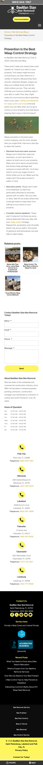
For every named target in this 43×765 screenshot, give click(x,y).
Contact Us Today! (21, 757)
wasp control (16, 222)
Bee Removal (22, 729)
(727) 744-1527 (26, 562)
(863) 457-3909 (27, 511)
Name (7, 321)
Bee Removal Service (21, 707)
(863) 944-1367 (26, 461)
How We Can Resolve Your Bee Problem (21, 676)
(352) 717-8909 (26, 584)
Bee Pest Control (21, 718)
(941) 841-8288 (26, 536)
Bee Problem (21, 713)
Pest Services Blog (18, 61)
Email (7, 330)
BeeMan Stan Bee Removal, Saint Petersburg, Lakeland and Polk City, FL (21, 744)
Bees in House (21, 724)
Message (9, 348)
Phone (8, 339)
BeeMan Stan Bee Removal (18, 57)
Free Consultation (22, 19)
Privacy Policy (21, 750)
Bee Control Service (21, 735)
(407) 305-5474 (26, 486)
